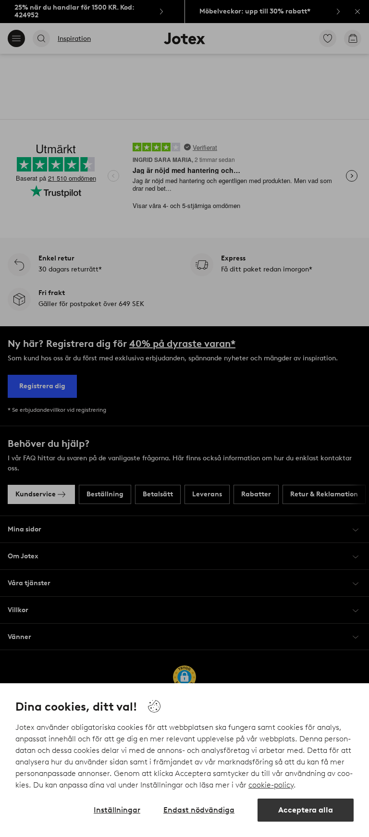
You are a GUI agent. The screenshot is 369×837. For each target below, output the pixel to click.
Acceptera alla (305, 809)
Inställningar (117, 809)
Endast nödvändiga (198, 809)
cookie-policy (271, 784)
